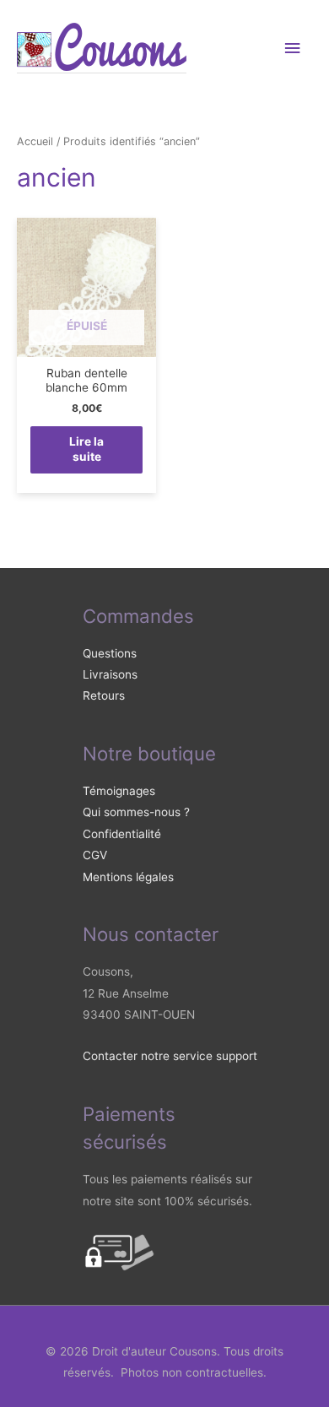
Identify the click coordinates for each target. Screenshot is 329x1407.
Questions (110, 653)
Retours (104, 695)
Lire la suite (86, 449)
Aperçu (86, 343)
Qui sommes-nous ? (136, 812)
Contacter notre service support (170, 1056)
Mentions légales (128, 877)
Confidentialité (122, 834)
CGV (95, 855)
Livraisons (110, 674)
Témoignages (119, 791)
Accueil (35, 141)
